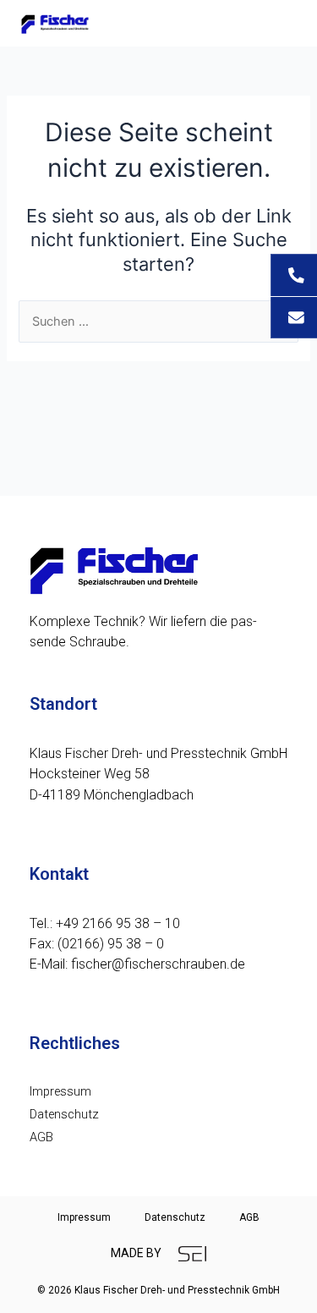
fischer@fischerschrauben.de (158, 964)
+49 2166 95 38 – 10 (118, 923)
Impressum (60, 1091)
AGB (41, 1137)
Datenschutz (64, 1114)
